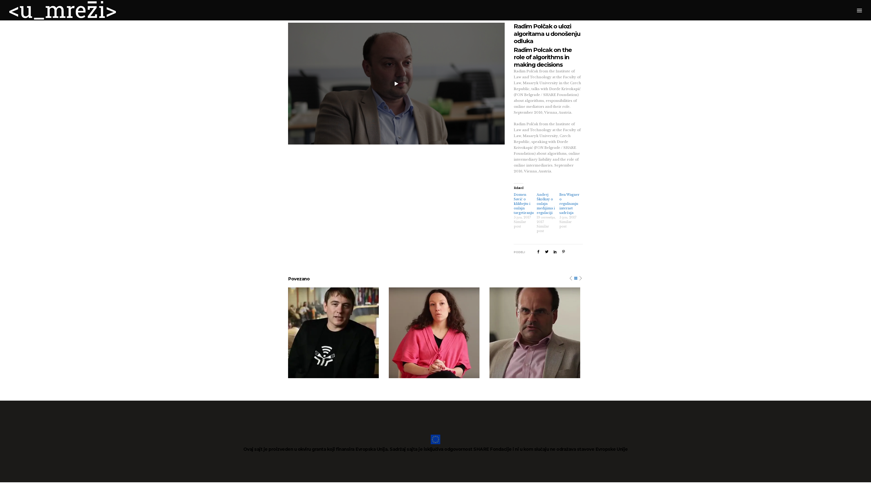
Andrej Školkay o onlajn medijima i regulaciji (546, 204)
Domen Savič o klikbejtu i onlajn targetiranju (524, 204)
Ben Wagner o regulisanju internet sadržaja (569, 204)
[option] (335, 333)
